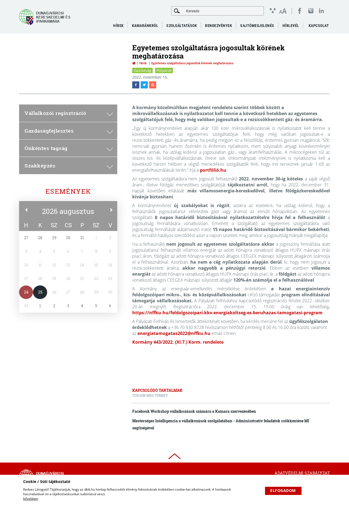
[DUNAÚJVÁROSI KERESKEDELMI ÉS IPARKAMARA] (46, 17)
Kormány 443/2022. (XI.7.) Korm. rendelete (178, 342)
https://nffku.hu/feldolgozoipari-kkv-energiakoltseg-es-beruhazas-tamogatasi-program (227, 313)
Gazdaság (142, 70)
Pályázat (164, 70)
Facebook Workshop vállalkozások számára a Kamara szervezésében (194, 411)
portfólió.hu (213, 170)
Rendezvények (218, 25)
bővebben (30, 498)
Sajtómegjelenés (257, 25)
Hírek (143, 63)
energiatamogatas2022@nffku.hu (173, 333)
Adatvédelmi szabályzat (302, 473)
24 (26, 292)
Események (68, 191)
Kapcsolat (319, 25)
